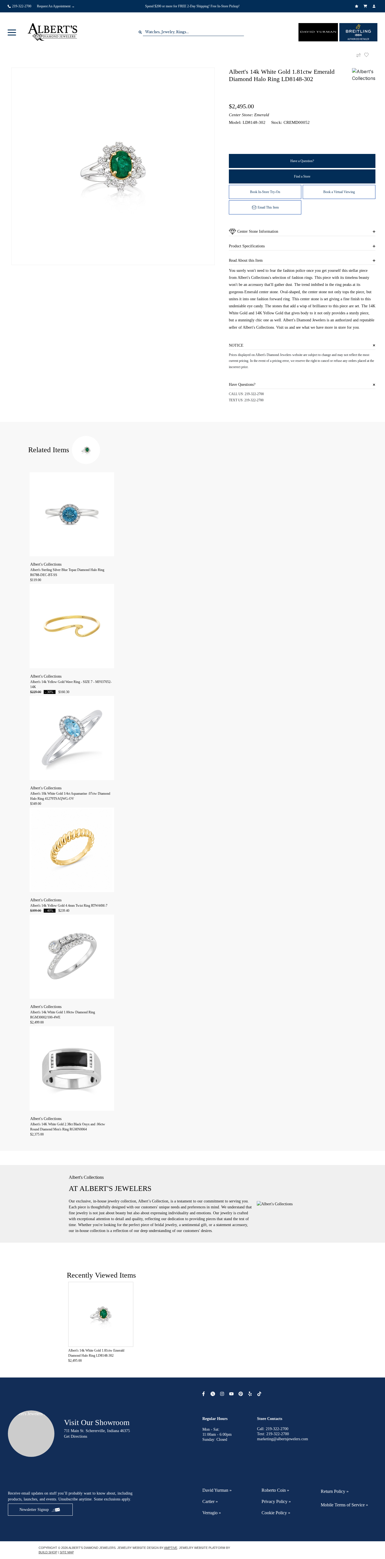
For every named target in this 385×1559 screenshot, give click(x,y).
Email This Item (268, 207)
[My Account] (374, 6)
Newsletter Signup (34, 1510)
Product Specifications (247, 246)
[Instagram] (223, 1394)
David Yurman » (217, 1490)
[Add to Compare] (358, 55)
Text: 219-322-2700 (273, 1434)
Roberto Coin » (275, 1490)
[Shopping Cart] (366, 6)
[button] (12, 32)
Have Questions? (242, 384)
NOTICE (236, 345)
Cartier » (210, 1501)
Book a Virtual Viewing (339, 192)
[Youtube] (232, 1394)
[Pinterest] (241, 1394)
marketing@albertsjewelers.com (282, 1439)
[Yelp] (251, 1394)
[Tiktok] (260, 1394)
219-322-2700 (254, 394)
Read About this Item (246, 260)
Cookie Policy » (276, 1512)
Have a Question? (302, 161)
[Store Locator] (266, 2)
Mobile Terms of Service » (344, 1504)
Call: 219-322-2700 (272, 1429)
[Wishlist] (357, 6)
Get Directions (75, 1436)
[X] (213, 1394)
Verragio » (211, 1512)
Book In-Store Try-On (265, 192)
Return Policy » (335, 1491)
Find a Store (302, 176)
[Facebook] (204, 1394)
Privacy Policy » (276, 1501)
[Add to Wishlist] (369, 55)
